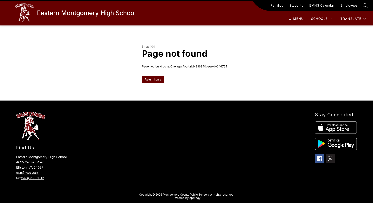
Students (296, 5)
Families (277, 5)
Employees (349, 5)
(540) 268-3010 (27, 173)
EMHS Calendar (321, 5)
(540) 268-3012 (32, 178)
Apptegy (194, 198)
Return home (153, 79)
